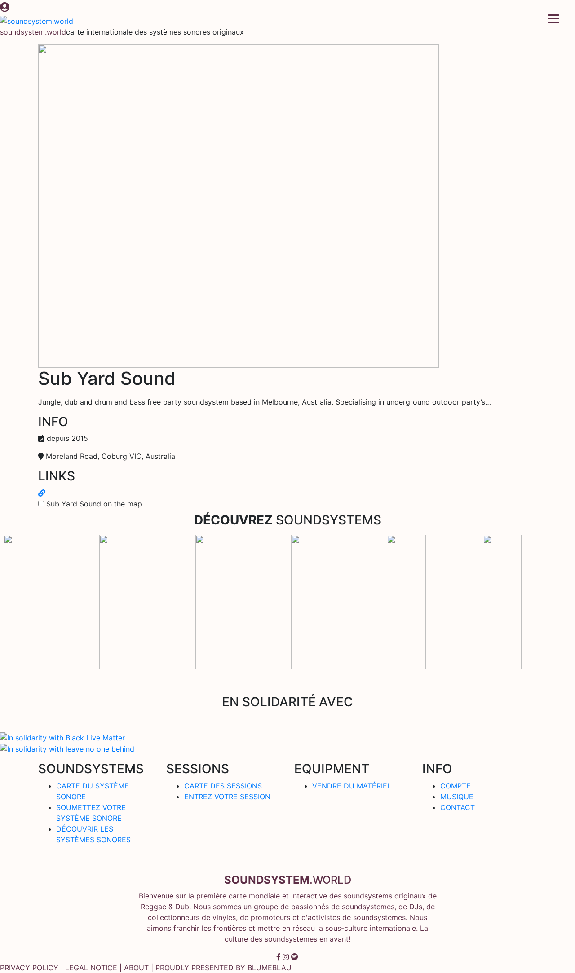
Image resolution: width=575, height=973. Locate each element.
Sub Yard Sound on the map (94, 503)
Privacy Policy (29, 967)
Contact (457, 807)
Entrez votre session (227, 796)
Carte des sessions (223, 785)
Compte (455, 785)
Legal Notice (91, 967)
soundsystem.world (33, 31)
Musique (456, 796)
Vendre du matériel (351, 785)
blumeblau (270, 967)
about (136, 967)
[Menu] (554, 18)
